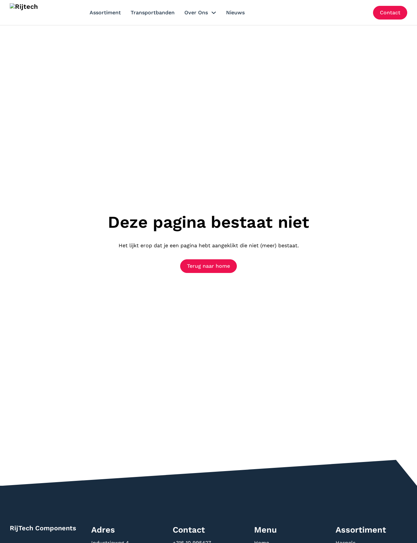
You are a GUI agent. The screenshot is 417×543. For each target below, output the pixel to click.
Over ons (196, 12)
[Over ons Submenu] (213, 12)
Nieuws (235, 12)
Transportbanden (153, 12)
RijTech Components (43, 528)
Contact (390, 12)
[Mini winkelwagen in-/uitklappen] (363, 12)
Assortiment (105, 12)
